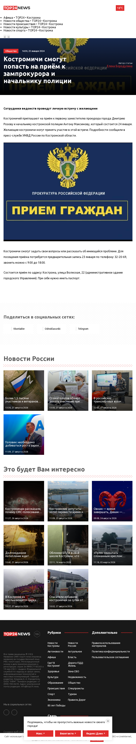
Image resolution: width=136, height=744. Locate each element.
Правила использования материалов (106, 644)
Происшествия (56, 688)
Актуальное (75, 651)
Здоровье (53, 671)
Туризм (72, 694)
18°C (120, 8)
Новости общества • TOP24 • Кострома (30, 20)
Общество (74, 682)
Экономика (54, 699)
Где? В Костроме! (54, 664)
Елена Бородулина (119, 66)
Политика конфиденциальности (111, 651)
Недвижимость (77, 677)
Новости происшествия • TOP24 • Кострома (33, 24)
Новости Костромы (54, 644)
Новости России (73, 644)
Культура (53, 677)
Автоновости (55, 651)
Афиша (52, 657)
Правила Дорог (77, 699)
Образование (55, 682)
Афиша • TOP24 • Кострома (22, 17)
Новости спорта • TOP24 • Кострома (28, 30)
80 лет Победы (56, 705)
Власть (72, 657)
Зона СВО (73, 671)
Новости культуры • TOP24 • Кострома (30, 27)
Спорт (51, 694)
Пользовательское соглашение (110, 657)
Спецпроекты (76, 688)
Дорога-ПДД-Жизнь (76, 664)
